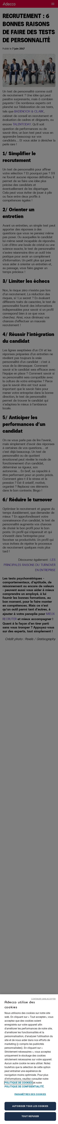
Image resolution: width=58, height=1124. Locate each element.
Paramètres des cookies (30, 1094)
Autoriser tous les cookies (30, 1106)
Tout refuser (30, 1116)
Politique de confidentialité (24, 1086)
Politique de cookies (19, 1082)
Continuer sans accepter (43, 998)
